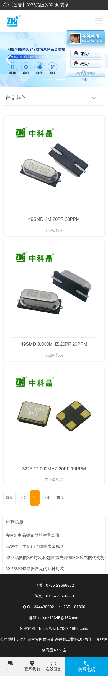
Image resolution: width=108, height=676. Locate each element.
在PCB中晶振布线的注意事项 (32, 535)
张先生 (86, 54)
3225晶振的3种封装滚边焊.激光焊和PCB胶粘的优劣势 (55, 557)
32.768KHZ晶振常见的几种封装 (35, 568)
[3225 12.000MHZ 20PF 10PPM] (54, 414)
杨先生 (86, 64)
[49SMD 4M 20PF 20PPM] (54, 164)
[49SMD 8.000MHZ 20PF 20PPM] (54, 289)
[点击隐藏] (85, 79)
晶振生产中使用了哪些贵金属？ (35, 546)
